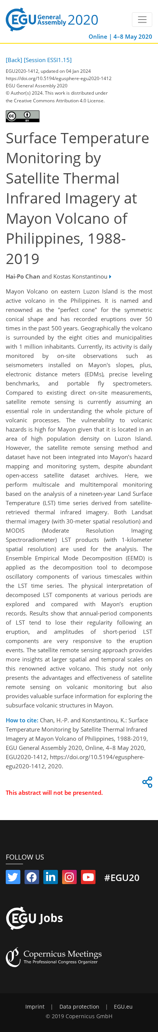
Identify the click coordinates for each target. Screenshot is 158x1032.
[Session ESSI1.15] (48, 60)
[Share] (146, 784)
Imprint (34, 1006)
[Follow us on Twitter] (13, 879)
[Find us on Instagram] (69, 879)
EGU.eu (123, 1006)
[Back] (14, 60)
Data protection (79, 1006)
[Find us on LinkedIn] (50, 879)
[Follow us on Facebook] (32, 879)
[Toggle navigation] (142, 19)
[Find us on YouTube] (88, 879)
